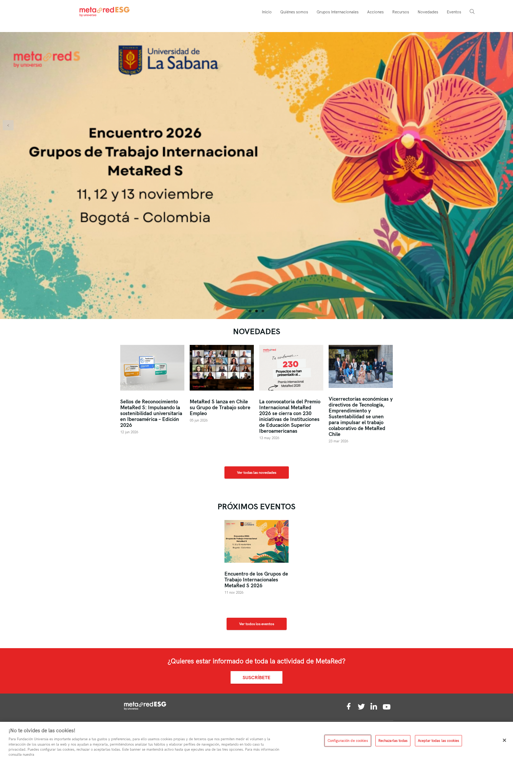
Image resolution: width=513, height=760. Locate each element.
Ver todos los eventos (256, 625)
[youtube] (386, 708)
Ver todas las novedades (256, 473)
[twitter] (361, 708)
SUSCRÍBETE (256, 679)
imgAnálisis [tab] (263, 312)
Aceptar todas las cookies (438, 740)
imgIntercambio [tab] (250, 312)
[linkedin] (374, 708)
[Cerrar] (504, 740)
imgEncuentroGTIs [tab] (256, 312)
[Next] (504, 125)
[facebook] (349, 708)
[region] (256, 741)
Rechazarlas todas (392, 740)
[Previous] (8, 125)
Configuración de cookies (348, 740)
